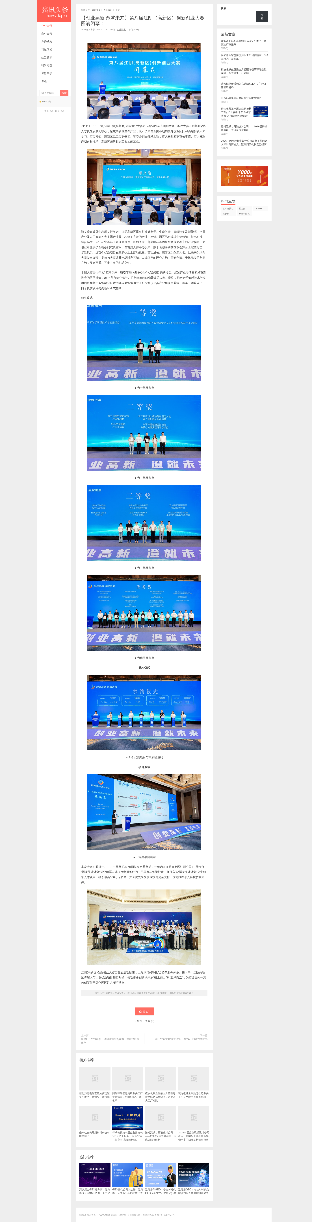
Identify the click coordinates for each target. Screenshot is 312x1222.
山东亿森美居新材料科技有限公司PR (94, 1134)
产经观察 (46, 41)
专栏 (44, 81)
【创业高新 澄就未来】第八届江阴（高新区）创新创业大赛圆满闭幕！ (159, 992)
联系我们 (59, 110)
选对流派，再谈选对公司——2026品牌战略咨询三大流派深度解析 (160, 1136)
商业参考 (46, 33)
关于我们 (48, 110)
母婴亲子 (46, 73)
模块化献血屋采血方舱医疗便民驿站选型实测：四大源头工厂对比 (160, 1096)
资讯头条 (54, 11)
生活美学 (46, 57)
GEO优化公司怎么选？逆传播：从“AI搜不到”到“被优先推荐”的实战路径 (127, 1193)
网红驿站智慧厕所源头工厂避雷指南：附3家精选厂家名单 (127, 1096)
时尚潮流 (46, 65)
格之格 (226, 213)
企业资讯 (46, 25)
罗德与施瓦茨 (244, 214)
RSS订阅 (46, 101)
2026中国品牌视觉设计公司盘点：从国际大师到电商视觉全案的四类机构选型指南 (193, 1136)
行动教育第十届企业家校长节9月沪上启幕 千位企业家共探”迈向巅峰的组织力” (127, 1136)
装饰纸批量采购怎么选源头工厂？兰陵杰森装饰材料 (193, 1095)
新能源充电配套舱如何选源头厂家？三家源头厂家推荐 (94, 1095)
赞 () (146, 1011)
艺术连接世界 (228, 209)
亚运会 (242, 208)
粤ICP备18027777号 (165, 1214)
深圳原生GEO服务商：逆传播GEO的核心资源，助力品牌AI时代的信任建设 (94, 1193)
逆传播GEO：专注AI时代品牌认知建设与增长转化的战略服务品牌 (193, 1193)
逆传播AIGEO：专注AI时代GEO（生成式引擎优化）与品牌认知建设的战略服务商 (160, 1193)
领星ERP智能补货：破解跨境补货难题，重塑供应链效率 (110, 1040)
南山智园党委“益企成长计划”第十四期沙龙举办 (181, 1039)
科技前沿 (46, 49)
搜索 (223, 8)
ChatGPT (259, 208)
